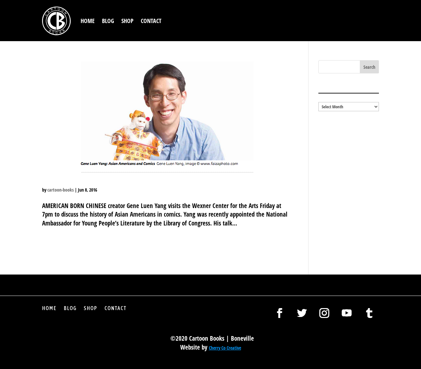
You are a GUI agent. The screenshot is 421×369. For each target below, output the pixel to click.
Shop (127, 21)
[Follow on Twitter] (302, 313)
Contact (151, 21)
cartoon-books (60, 190)
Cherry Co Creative (225, 348)
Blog (108, 21)
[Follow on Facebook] (279, 313)
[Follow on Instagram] (324, 313)
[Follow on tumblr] (369, 313)
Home (88, 21)
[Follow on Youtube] (347, 313)
